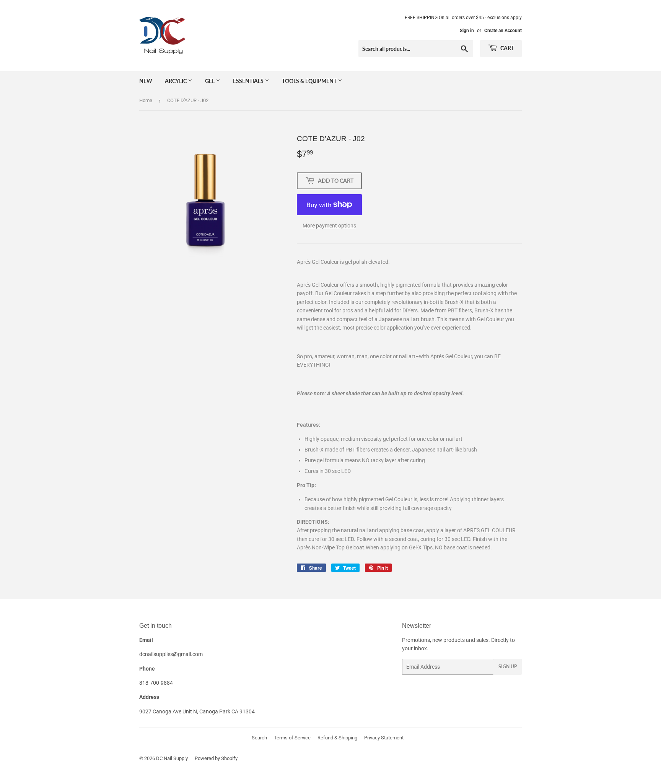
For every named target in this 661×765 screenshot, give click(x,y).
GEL (210, 81)
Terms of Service (292, 738)
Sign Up (507, 666)
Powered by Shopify (216, 758)
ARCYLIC (176, 81)
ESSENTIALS (249, 81)
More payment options (329, 226)
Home (145, 100)
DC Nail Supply (172, 758)
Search (259, 738)
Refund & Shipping (337, 738)
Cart (506, 48)
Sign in (467, 30)
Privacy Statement (384, 738)
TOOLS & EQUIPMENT (310, 81)
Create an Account (503, 30)
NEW (145, 81)
